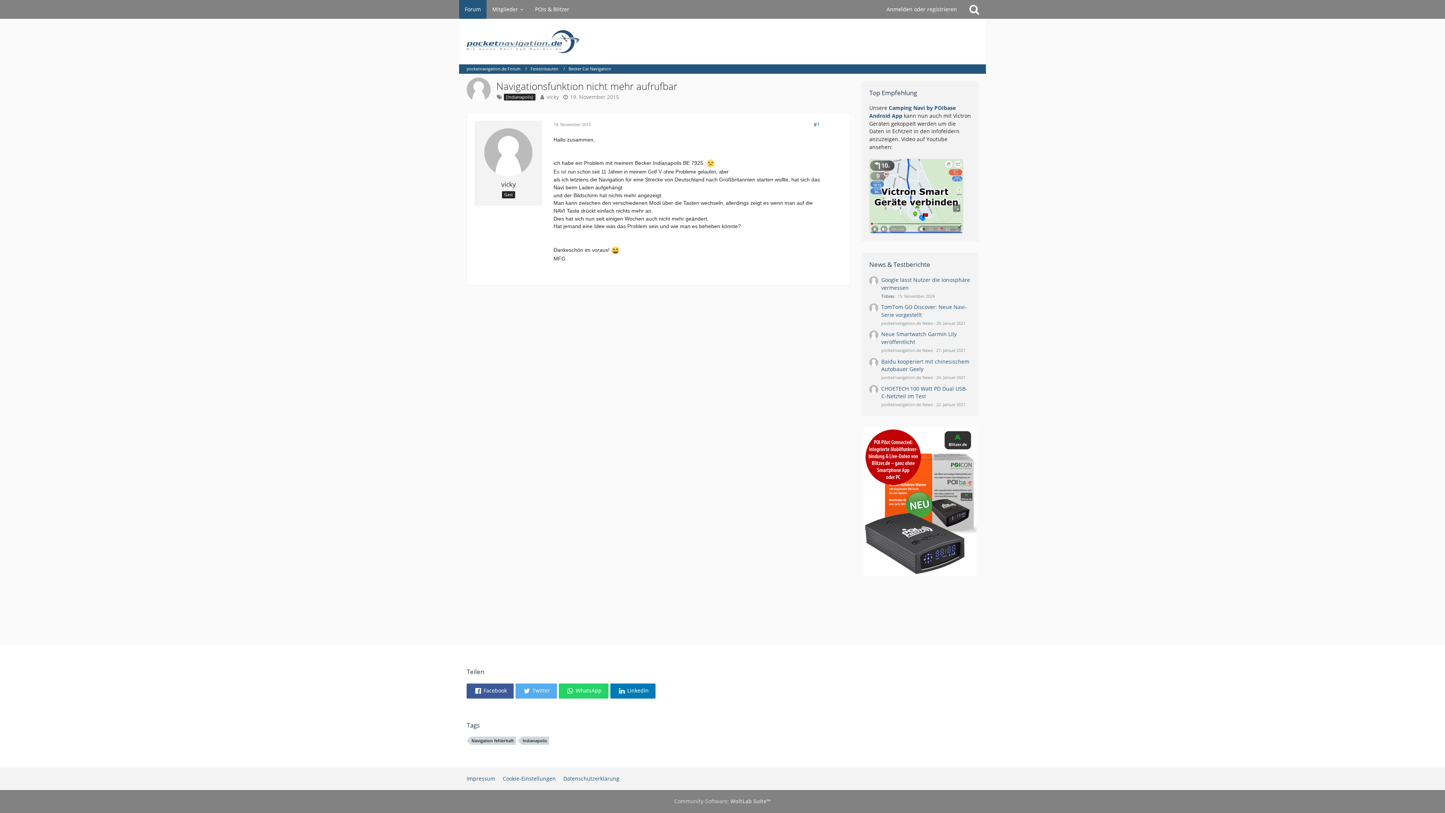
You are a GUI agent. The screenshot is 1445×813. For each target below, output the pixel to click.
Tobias (887, 296)
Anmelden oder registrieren (922, 9)
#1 (817, 124)
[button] (490, 691)
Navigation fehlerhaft (493, 740)
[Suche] (974, 9)
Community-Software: (722, 801)
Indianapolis (535, 740)
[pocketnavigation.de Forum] (722, 41)
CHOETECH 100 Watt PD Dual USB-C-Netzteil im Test (924, 392)
